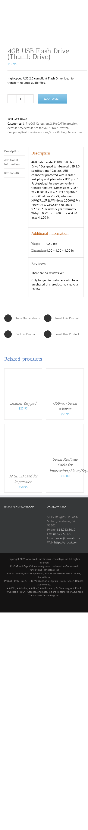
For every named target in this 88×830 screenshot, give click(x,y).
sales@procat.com (68, 538)
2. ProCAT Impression (64, 123)
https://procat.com (66, 542)
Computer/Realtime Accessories (27, 132)
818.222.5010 (66, 530)
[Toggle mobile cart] (74, 6)
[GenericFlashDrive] (44, 35)
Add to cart (52, 99)
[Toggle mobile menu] (82, 6)
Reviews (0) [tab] (11, 173)
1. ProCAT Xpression (36, 123)
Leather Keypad (23, 403)
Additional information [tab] (12, 162)
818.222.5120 (62, 534)
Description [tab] (11, 151)
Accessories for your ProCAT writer (45, 128)
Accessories (14, 128)
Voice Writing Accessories (65, 132)
